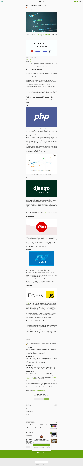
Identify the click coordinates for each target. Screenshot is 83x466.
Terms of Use (45, 446)
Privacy (40, 459)
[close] (49, 435)
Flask (45, 212)
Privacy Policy (48, 447)
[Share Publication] (72, 1)
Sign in (80, 1)
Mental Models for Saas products (44, 34)
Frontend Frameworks (31, 59)
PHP (27, 128)
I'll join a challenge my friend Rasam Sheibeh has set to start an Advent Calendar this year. (36, 434)
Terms (43, 459)
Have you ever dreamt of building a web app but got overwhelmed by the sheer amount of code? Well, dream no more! (37, 427)
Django (27, 199)
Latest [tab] (29, 422)
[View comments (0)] (29, 10)
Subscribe (75, 1)
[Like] (26, 10)
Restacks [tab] (31, 411)
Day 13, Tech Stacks (37, 323)
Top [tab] (26, 422)
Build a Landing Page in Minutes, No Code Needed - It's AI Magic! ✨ (37, 425)
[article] (41, 427)
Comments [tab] (27, 411)
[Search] (70, 1)
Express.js (27, 303)
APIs (30, 61)
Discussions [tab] (32, 422)
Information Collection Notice (41, 447)
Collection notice (46, 459)
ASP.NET (27, 267)
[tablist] (29, 411)
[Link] (24, 69)
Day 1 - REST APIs (29, 432)
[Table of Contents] (1, 233)
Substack (37, 464)
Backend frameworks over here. (39, 390)
